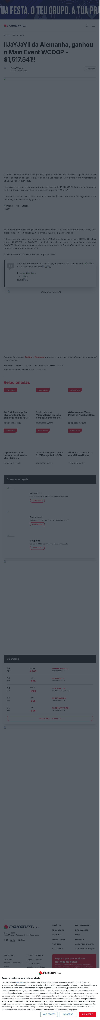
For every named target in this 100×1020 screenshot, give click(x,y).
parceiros (20, 982)
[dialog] (50, 994)
